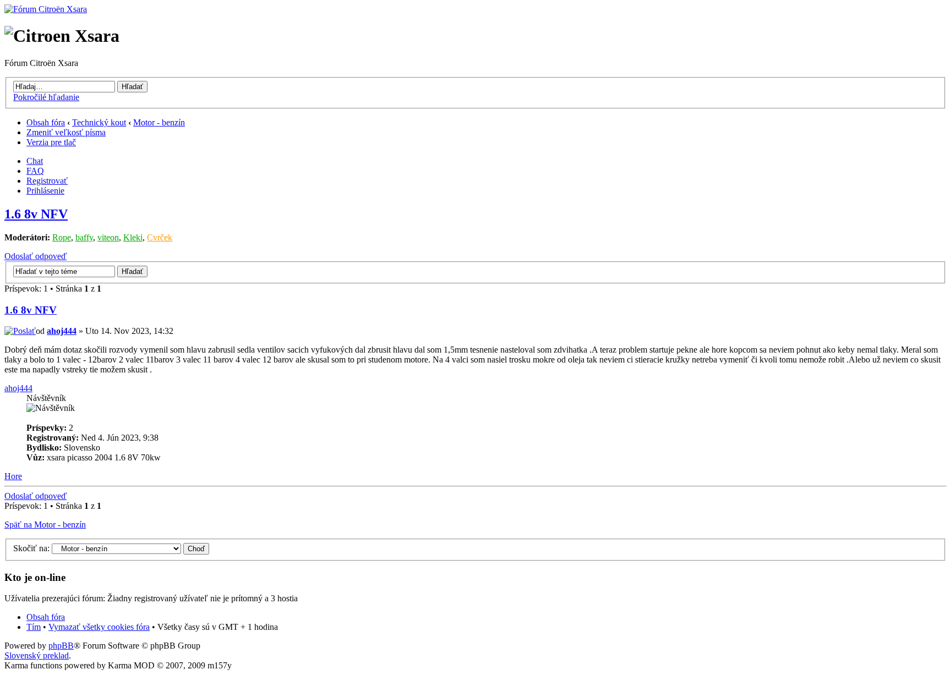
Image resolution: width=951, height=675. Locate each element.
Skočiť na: (31, 548)
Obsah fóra (45, 122)
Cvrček (159, 237)
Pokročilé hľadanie (46, 97)
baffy (84, 237)
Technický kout (99, 122)
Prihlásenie (45, 190)
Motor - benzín (159, 122)
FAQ (35, 170)
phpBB (61, 645)
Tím (33, 627)
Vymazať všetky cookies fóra (99, 627)
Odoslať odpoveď (35, 256)
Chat (34, 161)
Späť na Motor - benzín (45, 524)
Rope (61, 237)
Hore (13, 476)
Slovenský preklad (36, 655)
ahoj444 (61, 331)
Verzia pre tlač (51, 142)
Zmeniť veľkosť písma (66, 132)
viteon (108, 237)
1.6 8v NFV (36, 214)
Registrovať (47, 180)
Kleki (133, 237)
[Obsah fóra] (45, 9)
